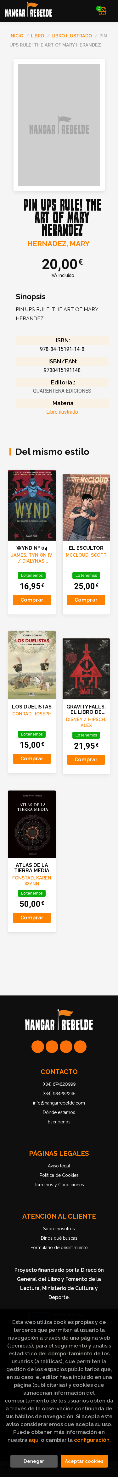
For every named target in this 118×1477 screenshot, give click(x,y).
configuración (92, 1440)
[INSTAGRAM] (52, 1046)
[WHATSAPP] (37, 1046)
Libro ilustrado (72, 35)
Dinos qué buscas (59, 1238)
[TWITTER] (66, 1046)
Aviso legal (59, 1165)
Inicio (16, 35)
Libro (38, 35)
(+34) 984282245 (59, 1093)
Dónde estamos (59, 1112)
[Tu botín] (102, 11)
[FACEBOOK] (80, 1046)
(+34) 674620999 (59, 1084)
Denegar (34, 1461)
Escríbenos (59, 1121)
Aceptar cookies (84, 1461)
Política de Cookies (59, 1175)
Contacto (59, 1072)
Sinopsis (31, 296)
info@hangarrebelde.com (59, 1102)
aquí (34, 1440)
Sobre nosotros (59, 1228)
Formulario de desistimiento (59, 1247)
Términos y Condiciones (59, 1184)
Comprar (31, 600)
